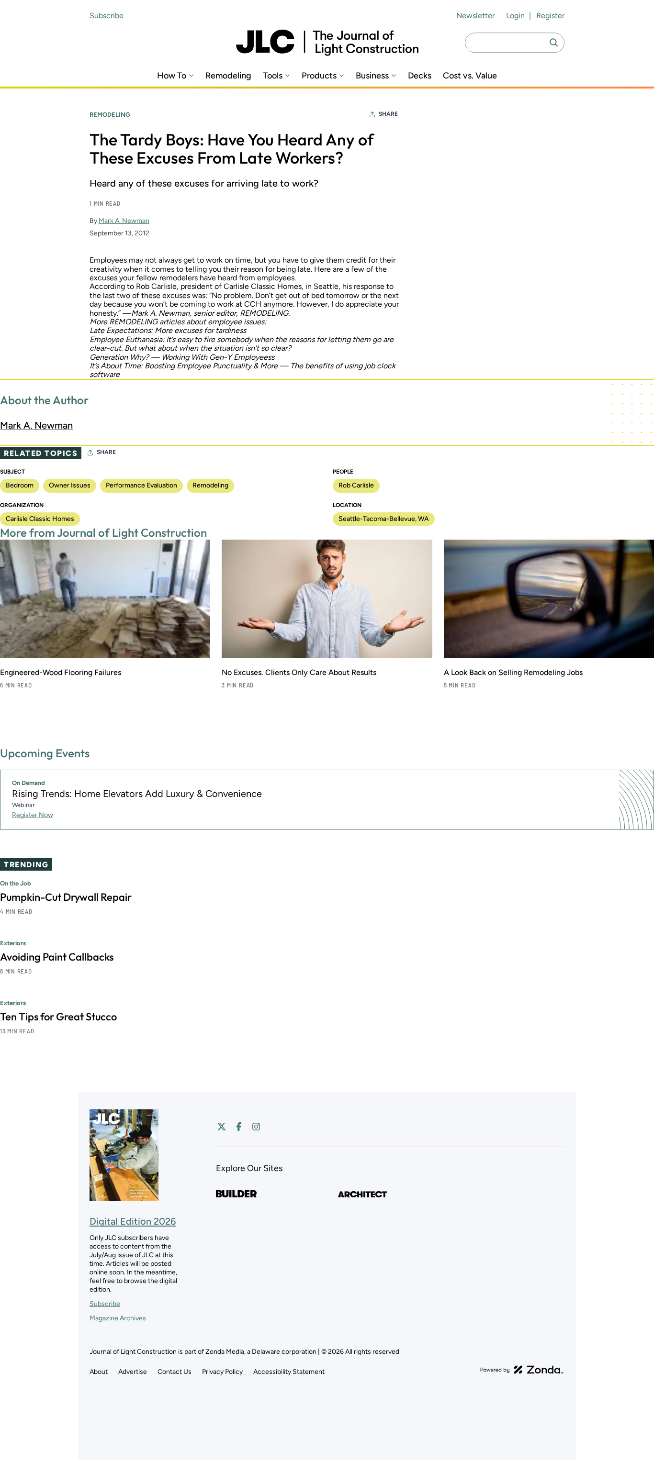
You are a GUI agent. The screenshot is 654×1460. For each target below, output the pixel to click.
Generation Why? (119, 357)
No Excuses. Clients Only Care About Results (299, 672)
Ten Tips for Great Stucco (58, 1016)
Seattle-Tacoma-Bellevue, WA (383, 519)
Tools (272, 76)
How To (171, 76)
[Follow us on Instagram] (256, 1126)
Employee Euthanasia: (127, 339)
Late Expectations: (121, 330)
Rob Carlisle (356, 485)
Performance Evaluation (141, 485)
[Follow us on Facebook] (239, 1126)
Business (372, 76)
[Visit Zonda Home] (521, 1369)
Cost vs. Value (470, 76)
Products (319, 76)
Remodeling (228, 76)
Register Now (32, 815)
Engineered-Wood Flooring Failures (60, 672)
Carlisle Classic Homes (40, 519)
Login (515, 15)
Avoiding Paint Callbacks (56, 956)
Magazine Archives (118, 1318)
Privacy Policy (222, 1372)
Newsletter (475, 15)
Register (550, 15)
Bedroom (20, 485)
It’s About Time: (116, 365)
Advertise (132, 1372)
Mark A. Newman (124, 221)
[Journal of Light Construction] (327, 43)
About (99, 1372)
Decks (419, 76)
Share (388, 114)
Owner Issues (69, 485)
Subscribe (107, 15)
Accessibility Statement (289, 1372)
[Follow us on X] (221, 1126)
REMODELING (264, 313)
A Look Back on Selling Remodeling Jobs (513, 672)
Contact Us (175, 1372)
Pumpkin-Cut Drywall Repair (66, 897)
